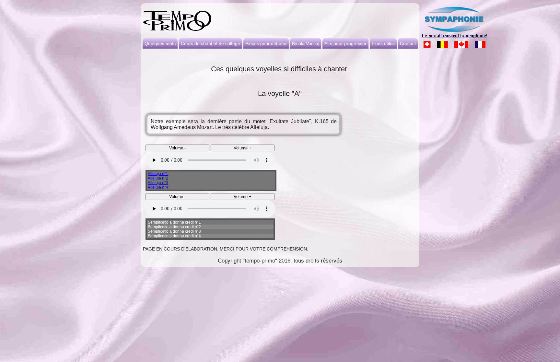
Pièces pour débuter (266, 43)
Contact (408, 43)
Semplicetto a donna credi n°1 (174, 222)
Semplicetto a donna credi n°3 (174, 231)
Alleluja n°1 (158, 173)
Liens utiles (383, 43)
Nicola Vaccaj (305, 43)
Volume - (177, 148)
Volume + (242, 148)
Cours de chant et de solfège (210, 43)
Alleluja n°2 (158, 178)
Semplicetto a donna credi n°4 (174, 236)
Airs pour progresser (345, 43)
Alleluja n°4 (158, 187)
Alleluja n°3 (158, 183)
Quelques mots (160, 43)
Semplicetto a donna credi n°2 (174, 227)
